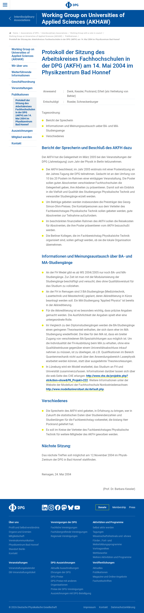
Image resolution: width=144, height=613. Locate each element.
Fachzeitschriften (102, 580)
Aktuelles (98, 568)
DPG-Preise (57, 576)
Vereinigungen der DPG (64, 522)
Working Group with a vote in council (86, 33)
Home (15, 33)
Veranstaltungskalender (22, 568)
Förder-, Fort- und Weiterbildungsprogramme (107, 542)
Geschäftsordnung (23, 81)
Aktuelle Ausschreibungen (65, 568)
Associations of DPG (30, 33)
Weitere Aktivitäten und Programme (112, 557)
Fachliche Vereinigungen (64, 527)
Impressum (89, 607)
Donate (102, 507)
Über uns (14, 522)
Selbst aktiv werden (103, 527)
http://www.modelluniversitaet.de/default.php (75, 389)
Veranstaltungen (22, 88)
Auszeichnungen (22, 130)
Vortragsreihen (101, 548)
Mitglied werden (22, 137)
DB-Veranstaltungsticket (22, 572)
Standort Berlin (17, 549)
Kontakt (16, 143)
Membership (119, 507)
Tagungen (98, 531)
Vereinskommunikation (21, 540)
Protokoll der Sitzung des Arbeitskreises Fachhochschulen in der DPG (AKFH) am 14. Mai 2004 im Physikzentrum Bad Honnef (25, 112)
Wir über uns (20, 65)
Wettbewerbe (100, 553)
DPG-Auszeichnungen (63, 562)
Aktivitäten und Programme (108, 522)
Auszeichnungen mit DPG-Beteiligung (71, 593)
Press (132, 507)
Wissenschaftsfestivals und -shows (112, 536)
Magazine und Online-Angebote (110, 576)
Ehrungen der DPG (61, 572)
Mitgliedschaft (16, 536)
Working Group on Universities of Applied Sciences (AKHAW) (35, 36)
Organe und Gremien (20, 531)
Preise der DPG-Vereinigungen (67, 589)
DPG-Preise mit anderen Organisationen (64, 582)
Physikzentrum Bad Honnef (24, 544)
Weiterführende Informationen (21, 73)
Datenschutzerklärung (123, 607)
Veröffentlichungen (103, 562)
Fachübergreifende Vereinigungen (69, 531)
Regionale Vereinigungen (64, 536)
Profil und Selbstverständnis (24, 527)
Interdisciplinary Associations (54, 33)
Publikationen (71, 36)
